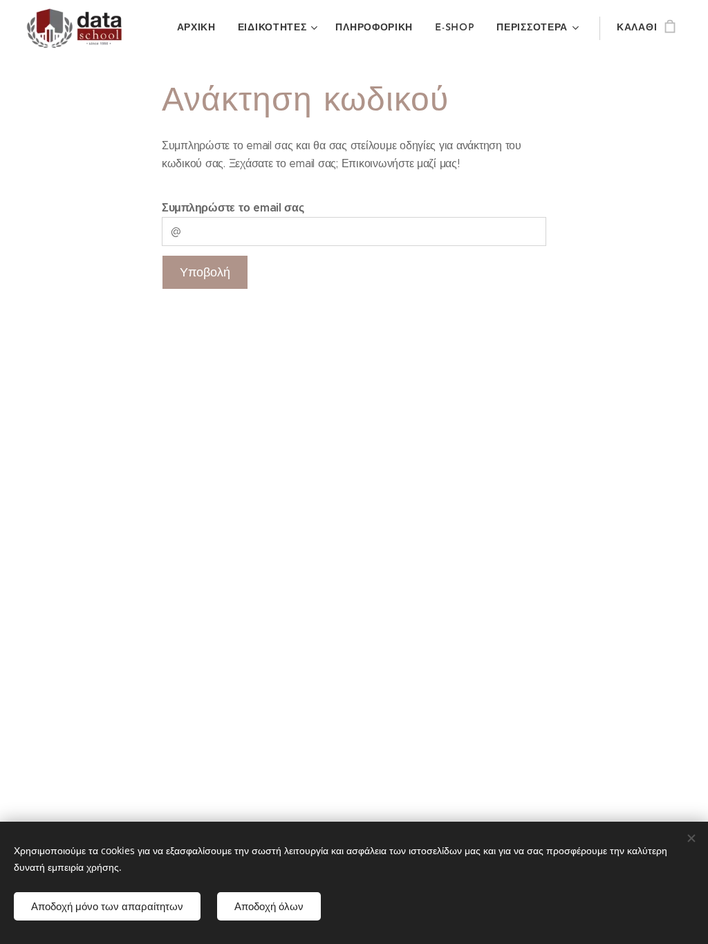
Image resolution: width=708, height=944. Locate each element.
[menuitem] (200, 28)
